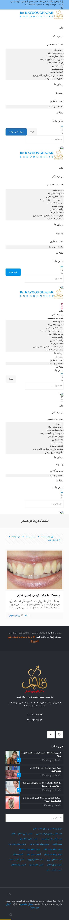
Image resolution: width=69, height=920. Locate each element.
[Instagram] (10, 915)
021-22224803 (34, 715)
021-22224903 (34, 720)
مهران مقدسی (26, 904)
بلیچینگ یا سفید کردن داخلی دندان (38, 595)
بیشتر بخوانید (14, 615)
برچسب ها (30, 537)
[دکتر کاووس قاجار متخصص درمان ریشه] (41, 19)
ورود (32, 132)
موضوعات (16, 537)
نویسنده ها (45, 537)
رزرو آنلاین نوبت (16, 132)
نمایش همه (53, 540)
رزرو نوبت (13, 272)
